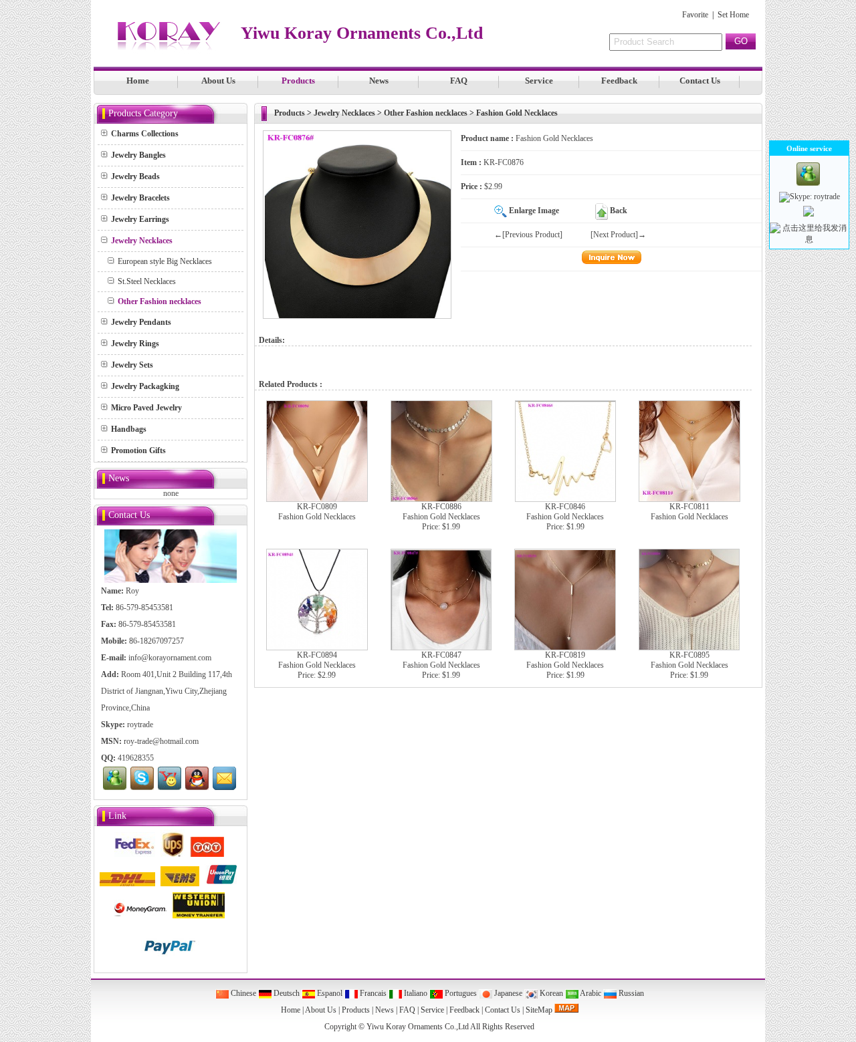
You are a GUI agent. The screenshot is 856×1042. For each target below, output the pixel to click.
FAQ (458, 81)
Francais (372, 993)
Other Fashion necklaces (425, 113)
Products (298, 81)
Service (539, 81)
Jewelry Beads (135, 176)
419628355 (136, 758)
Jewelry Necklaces (344, 113)
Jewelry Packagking (145, 386)
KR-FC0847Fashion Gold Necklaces (441, 660)
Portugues (460, 993)
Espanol (328, 993)
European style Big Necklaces (165, 261)
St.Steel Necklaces (147, 281)
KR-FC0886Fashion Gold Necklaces (441, 511)
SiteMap (539, 1010)
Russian (630, 993)
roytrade (140, 724)
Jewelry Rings (135, 343)
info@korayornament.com (169, 657)
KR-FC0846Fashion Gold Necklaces (565, 511)
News (379, 81)
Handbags (128, 429)
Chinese (242, 993)
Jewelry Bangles (138, 155)
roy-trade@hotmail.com (161, 741)
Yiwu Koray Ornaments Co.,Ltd (417, 1026)
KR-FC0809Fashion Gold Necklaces (317, 511)
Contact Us (699, 81)
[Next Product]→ (618, 234)
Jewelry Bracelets (140, 198)
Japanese (507, 993)
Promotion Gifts (138, 450)
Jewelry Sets (132, 365)
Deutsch (286, 993)
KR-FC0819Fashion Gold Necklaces (565, 660)
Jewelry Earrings (140, 219)
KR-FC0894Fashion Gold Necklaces (317, 660)
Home (137, 81)
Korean (550, 993)
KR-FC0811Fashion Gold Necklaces (689, 511)
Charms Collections (145, 133)
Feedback (619, 81)
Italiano (414, 993)
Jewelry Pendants (141, 322)
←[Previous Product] (528, 234)
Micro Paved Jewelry (146, 407)
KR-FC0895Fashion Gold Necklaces (689, 660)
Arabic (589, 993)
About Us (218, 81)
